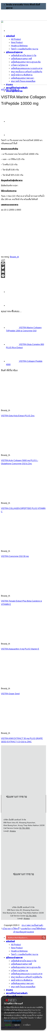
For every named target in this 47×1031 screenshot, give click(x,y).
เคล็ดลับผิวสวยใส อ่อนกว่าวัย (23, 961)
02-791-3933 (24, 828)
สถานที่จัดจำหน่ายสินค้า (17, 88)
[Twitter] (23, 268)
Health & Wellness (19, 951)
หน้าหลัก (5, 89)
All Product (16, 945)
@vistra (13, 831)
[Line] (23, 276)
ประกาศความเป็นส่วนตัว (32, 925)
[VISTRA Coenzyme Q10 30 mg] (16, 546)
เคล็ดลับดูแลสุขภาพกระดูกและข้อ (26, 967)
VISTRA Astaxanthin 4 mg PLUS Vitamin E (20, 649)
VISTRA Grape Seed (10, 694)
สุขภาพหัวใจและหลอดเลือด (23, 987)
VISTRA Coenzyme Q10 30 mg (15, 556)
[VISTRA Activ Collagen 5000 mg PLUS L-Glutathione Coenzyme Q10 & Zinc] (16, 450)
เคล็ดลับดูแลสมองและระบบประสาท (26, 974)
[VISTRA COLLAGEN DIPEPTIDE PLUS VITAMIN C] (16, 498)
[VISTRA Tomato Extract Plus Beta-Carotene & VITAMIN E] (16, 590)
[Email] (23, 272)
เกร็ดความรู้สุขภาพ (19, 970)
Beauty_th (14, 89)
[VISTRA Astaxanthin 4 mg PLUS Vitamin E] (16, 638)
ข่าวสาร (9, 990)
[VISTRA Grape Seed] (16, 683)
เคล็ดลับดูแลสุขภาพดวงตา (22, 983)
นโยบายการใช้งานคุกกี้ (12, 1021)
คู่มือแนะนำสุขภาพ (14, 957)
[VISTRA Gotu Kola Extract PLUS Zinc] (12, 121)
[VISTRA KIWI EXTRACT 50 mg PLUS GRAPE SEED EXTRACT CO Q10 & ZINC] (16, 728)
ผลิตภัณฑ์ (10, 941)
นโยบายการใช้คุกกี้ (10, 928)
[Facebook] (23, 264)
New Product (17, 948)
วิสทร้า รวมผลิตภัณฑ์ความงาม (24, 954)
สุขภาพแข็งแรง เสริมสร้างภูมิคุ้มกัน (26, 977)
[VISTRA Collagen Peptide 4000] (12, 135)
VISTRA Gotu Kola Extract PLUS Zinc (18, 416)
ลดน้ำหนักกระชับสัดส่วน (21, 980)
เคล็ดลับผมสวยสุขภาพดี (21, 964)
